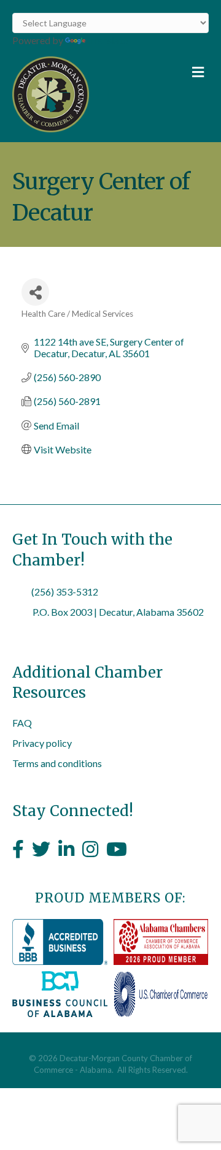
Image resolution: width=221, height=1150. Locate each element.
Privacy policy (42, 743)
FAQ (22, 722)
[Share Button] (35, 292)
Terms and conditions (57, 763)
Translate (108, 40)
